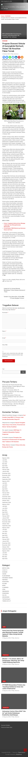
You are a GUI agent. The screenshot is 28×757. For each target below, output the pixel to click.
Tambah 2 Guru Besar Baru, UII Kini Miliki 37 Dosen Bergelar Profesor (14, 297)
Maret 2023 (5, 537)
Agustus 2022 (5, 551)
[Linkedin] (16, 57)
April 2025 (4, 489)
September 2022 (6, 549)
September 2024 (6, 502)
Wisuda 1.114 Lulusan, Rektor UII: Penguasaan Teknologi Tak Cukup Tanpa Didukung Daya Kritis (12, 391)
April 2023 (4, 535)
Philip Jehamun (14, 54)
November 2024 (6, 498)
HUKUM (4, 574)
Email (4, 338)
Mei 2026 (4, 464)
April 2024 (4, 512)
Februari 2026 (5, 469)
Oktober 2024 (5, 500)
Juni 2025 (4, 485)
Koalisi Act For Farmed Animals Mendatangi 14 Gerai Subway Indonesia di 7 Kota (14, 290)
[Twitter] (13, 57)
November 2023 (6, 522)
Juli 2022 (4, 552)
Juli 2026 (4, 460)
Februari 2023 (5, 539)
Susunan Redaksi (5, 725)
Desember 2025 (6, 473)
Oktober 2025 (5, 477)
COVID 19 (4, 570)
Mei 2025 (4, 487)
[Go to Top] (25, 750)
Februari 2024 (5, 516)
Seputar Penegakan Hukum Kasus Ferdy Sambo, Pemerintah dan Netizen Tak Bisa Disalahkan (13, 425)
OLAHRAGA (5, 587)
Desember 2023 (6, 520)
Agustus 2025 (5, 481)
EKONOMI (4, 41)
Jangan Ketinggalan (9, 611)
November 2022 (6, 545)
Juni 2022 (4, 554)
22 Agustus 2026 (6, 664)
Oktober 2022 (5, 547)
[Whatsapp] (10, 57)
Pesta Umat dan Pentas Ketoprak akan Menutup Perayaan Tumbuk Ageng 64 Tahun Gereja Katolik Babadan (13, 386)
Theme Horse (21, 752)
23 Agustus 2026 (6, 638)
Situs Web (4, 344)
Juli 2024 (4, 506)
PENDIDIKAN (5, 593)
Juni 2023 (4, 531)
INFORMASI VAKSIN (7, 577)
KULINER (4, 583)
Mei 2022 (4, 556)
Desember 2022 (6, 543)
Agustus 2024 (5, 504)
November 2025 (6, 475)
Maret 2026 (5, 467)
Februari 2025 (5, 493)
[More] (22, 57)
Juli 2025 (4, 483)
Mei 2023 (4, 533)
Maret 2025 (5, 491)
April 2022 (4, 558)
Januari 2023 (5, 541)
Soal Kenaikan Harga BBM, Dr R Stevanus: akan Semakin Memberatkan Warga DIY (13, 417)
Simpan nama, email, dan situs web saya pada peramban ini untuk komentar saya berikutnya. (12, 355)
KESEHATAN (5, 581)
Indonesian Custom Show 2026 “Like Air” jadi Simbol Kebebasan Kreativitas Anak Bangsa (14, 713)
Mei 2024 (4, 510)
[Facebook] (3, 57)
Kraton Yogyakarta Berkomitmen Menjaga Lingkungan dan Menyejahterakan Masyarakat (14, 225)
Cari (3, 369)
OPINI (3, 589)
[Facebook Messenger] (7, 57)
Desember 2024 (6, 496)
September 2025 (6, 479)
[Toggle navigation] (3, 12)
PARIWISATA (5, 591)
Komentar (5, 312)
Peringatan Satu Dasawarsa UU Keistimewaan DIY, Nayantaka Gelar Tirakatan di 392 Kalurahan (13, 439)
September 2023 (6, 525)
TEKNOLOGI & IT (6, 601)
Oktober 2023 (5, 523)
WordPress (19, 754)
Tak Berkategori (6, 599)
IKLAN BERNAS (6, 576)
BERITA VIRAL (6, 568)
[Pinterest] (19, 57)
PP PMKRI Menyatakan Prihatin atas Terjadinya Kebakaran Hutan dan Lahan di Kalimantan (12, 396)
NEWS (3, 585)
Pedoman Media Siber (6, 727)
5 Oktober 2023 (6, 54)
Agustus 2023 (5, 527)
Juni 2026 (4, 462)
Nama (4, 331)
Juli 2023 (4, 529)
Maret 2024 (5, 514)
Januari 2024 (5, 518)
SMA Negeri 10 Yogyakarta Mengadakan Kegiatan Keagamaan (11, 432)
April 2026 (4, 465)
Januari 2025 (5, 494)
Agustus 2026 (5, 458)
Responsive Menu (25, 1)
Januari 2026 (5, 471)
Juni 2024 (4, 508)
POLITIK (4, 595)
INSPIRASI (5, 579)
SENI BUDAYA (5, 597)
